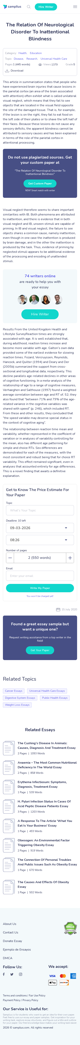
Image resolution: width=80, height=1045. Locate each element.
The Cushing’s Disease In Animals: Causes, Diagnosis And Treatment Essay (47, 745)
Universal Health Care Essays (47, 691)
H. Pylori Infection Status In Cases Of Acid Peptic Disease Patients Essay (44, 803)
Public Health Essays (55, 698)
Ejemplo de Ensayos (17, 949)
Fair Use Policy (37, 995)
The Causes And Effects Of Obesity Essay (43, 884)
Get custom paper (40, 183)
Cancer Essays (13, 691)
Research (31, 59)
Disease (18, 59)
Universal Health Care (54, 59)
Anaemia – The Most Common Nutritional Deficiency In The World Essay (47, 765)
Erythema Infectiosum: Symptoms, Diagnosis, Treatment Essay (42, 784)
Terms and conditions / (15, 995)
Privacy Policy (30, 1000)
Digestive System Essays (20, 698)
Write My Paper (40, 588)
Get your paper (40, 650)
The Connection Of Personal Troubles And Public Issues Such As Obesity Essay (47, 862)
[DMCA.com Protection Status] (70, 928)
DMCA (7, 958)
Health (22, 53)
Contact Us (10, 932)
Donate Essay (12, 941)
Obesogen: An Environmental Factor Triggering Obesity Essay (44, 842)
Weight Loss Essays (17, 705)
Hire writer (46, 7)
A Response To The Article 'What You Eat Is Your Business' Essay (45, 823)
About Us (9, 924)
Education (36, 53)
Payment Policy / (12, 1000)
